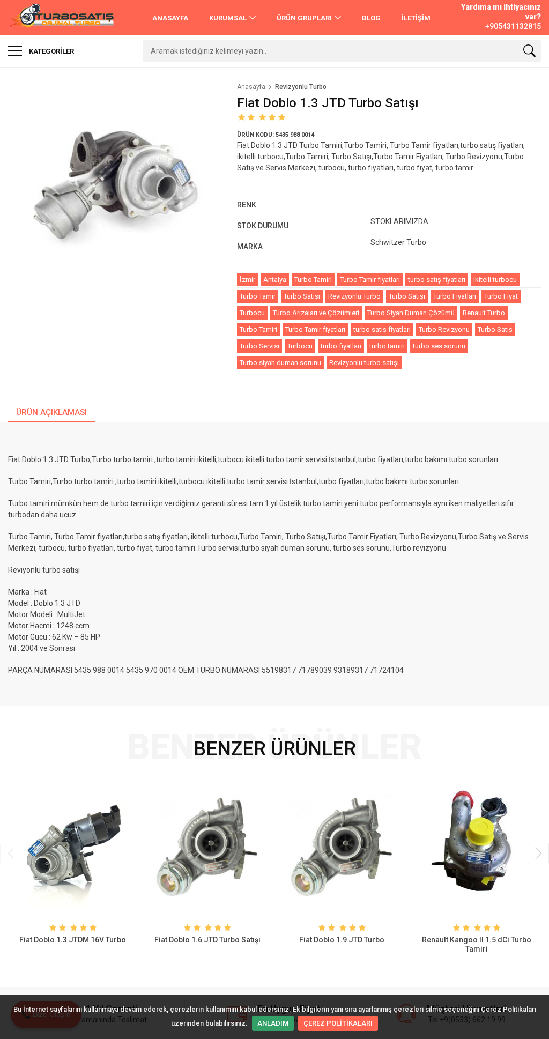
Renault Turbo (484, 313)
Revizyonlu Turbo (354, 296)
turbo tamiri (387, 346)
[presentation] (10, 853)
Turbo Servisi (259, 346)
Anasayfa (251, 87)
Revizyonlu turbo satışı (364, 363)
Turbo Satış (495, 329)
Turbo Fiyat (501, 296)
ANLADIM (272, 1023)
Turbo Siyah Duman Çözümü (411, 313)
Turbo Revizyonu (444, 329)
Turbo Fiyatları (454, 296)
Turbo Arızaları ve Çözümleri (316, 313)
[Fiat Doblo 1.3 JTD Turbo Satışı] (114, 189)
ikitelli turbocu (495, 280)
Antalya (274, 280)
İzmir (247, 280)
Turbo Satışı (302, 296)
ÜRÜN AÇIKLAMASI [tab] (51, 412)
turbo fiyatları (341, 346)
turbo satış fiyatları (436, 280)
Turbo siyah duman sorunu (280, 363)
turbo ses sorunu (439, 346)
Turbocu (252, 313)
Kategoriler (50, 51)
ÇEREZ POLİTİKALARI (338, 1023)
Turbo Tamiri (313, 280)
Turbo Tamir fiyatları (370, 280)
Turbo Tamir (258, 296)
